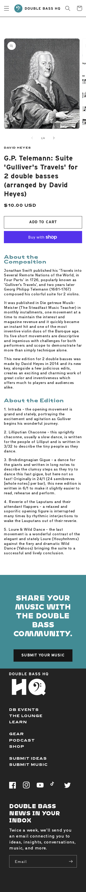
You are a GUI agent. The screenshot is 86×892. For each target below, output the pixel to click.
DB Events (24, 709)
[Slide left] (32, 138)
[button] (6, 8)
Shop (16, 746)
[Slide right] (54, 138)
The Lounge (26, 715)
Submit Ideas (28, 758)
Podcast (22, 740)
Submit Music (28, 764)
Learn (18, 722)
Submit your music (43, 655)
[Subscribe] (71, 861)
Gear (16, 734)
